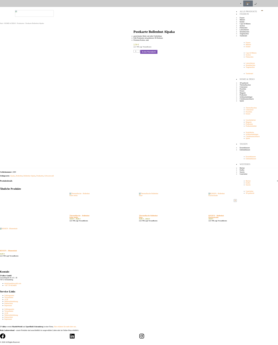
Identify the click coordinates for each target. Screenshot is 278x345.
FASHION (244, 14)
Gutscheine (243, 174)
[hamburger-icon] (262, 10)
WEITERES (245, 164)
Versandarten (8, 297)
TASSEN (243, 144)
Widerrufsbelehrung (11, 301)
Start (1, 23)
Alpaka (12, 176)
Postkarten (20, 23)
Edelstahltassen (245, 150)
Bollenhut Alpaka (29, 176)
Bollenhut (19, 176)
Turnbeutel (243, 36)
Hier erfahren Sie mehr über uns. (65, 327)
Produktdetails (6, 181)
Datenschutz (8, 303)
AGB (6, 299)
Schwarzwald (49, 176)
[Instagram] (141, 336)
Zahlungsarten (9, 295)
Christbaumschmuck (247, 99)
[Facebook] (2, 336)
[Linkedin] (72, 336)
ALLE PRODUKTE (248, 11)
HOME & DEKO (247, 79)
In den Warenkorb (149, 52)
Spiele (242, 101)
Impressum (8, 305)
